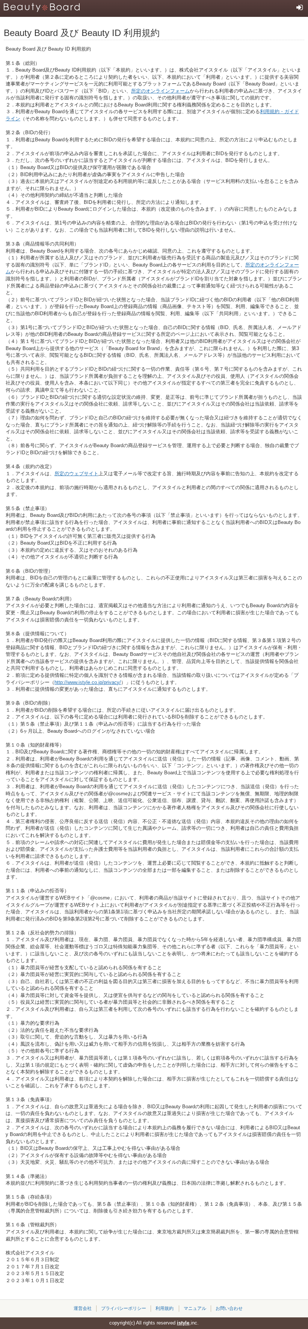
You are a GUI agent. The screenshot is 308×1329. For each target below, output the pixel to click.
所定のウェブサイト (76, 473)
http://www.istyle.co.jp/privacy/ (87, 682)
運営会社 (83, 1308)
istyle (183, 1323)
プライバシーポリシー (123, 1308)
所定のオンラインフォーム (160, 91)
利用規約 (165, 1308)
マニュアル (195, 1308)
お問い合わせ (229, 1308)
